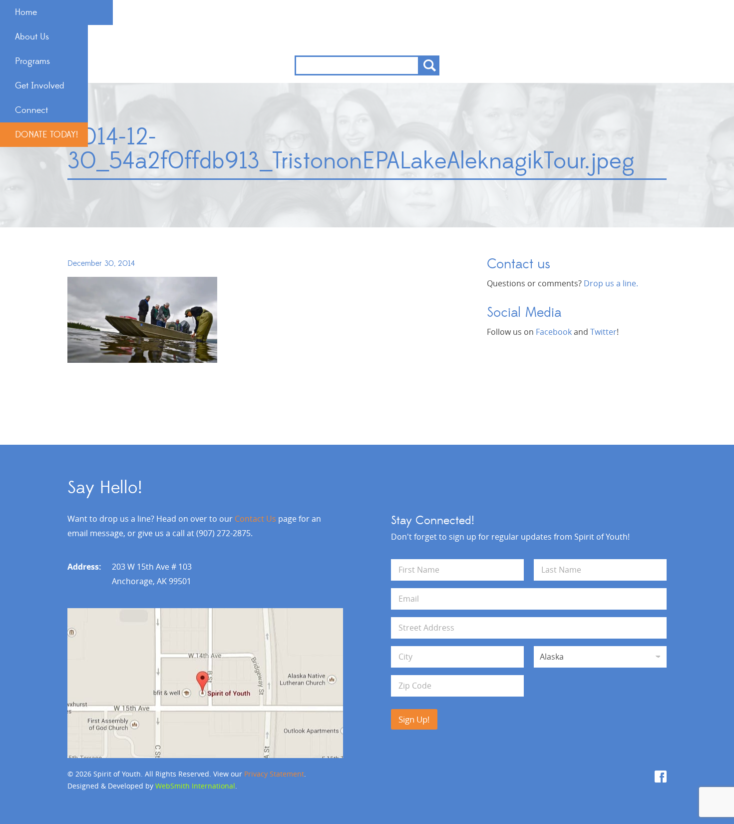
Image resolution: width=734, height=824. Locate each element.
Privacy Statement (274, 774)
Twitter (603, 331)
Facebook (554, 331)
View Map (205, 683)
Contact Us (255, 518)
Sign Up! (414, 719)
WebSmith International (195, 786)
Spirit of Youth (367, 27)
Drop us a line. (611, 283)
